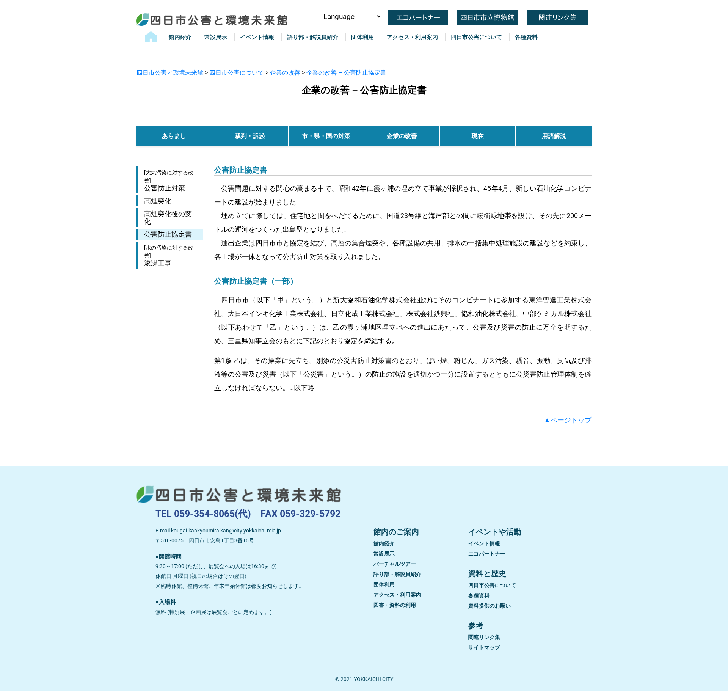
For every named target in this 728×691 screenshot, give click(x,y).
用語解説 (554, 136)
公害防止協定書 (168, 234)
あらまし (174, 136)
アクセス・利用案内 (412, 37)
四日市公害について (476, 37)
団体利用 (362, 37)
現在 (478, 136)
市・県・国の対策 (326, 136)
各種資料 (526, 37)
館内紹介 (180, 37)
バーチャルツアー (394, 564)
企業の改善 (402, 136)
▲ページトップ (568, 420)
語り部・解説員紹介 (312, 37)
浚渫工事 (168, 256)
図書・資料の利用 (394, 605)
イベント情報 (257, 37)
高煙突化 (157, 201)
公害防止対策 (168, 181)
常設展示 (215, 37)
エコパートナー (486, 554)
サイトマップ (484, 647)
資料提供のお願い (489, 606)
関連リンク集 (484, 637)
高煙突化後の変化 (168, 217)
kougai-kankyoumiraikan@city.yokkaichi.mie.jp (226, 531)
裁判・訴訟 (250, 136)
